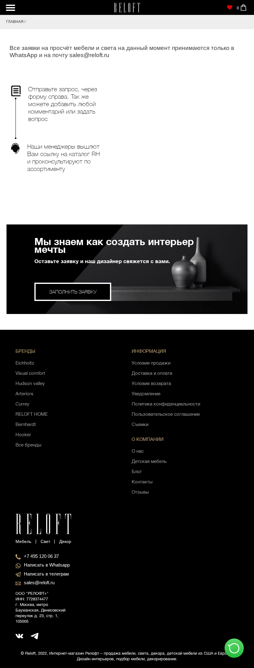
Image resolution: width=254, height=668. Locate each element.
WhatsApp (23, 55)
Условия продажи (151, 362)
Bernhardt (25, 424)
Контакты (142, 481)
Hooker (23, 434)
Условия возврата (151, 383)
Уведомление (146, 393)
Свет (45, 541)
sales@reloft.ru (89, 55)
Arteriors (24, 393)
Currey (22, 403)
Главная (15, 22)
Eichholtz (24, 362)
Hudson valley (30, 383)
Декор (65, 541)
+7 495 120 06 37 (41, 556)
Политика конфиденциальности (166, 403)
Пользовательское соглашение (166, 414)
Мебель (23, 541)
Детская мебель (149, 461)
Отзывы (140, 492)
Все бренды (28, 444)
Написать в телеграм (46, 573)
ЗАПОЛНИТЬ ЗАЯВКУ (73, 291)
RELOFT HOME (31, 414)
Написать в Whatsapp (47, 564)
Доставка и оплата (152, 373)
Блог (137, 471)
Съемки (140, 424)
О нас (138, 451)
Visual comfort (30, 373)
